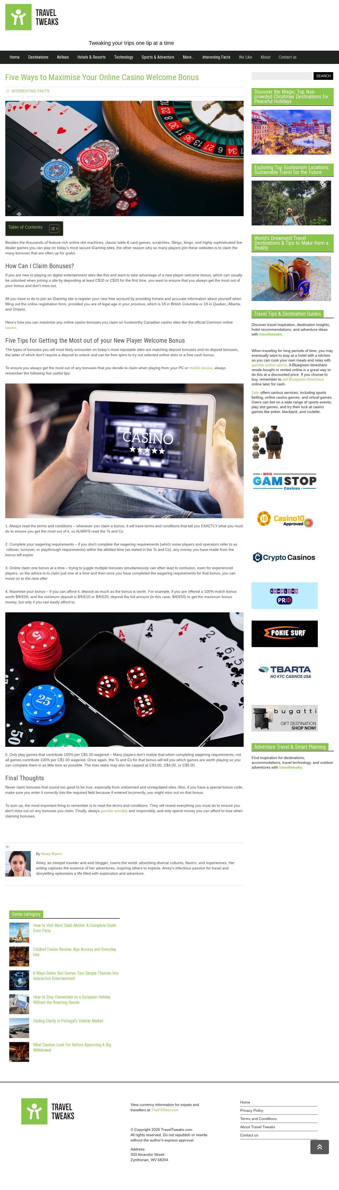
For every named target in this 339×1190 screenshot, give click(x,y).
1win (255, 392)
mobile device (200, 368)
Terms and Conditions (258, 1119)
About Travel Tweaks (257, 1127)
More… (188, 57)
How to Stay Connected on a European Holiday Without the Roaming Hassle (71, 1000)
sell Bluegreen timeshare (303, 379)
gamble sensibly (114, 811)
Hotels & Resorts (91, 57)
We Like (245, 57)
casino (10, 327)
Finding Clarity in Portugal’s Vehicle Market (68, 1020)
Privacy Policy (251, 1110)
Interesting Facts (216, 57)
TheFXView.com (165, 1110)
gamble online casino (269, 365)
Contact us (288, 57)
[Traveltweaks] (31, 29)
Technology (123, 57)
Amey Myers (51, 854)
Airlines (63, 57)
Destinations (38, 57)
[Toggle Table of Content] (51, 228)
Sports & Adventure (158, 57)
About (265, 57)
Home (15, 57)
